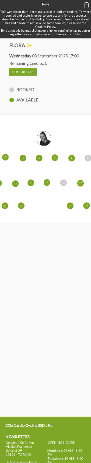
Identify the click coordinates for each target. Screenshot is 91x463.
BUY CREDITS (23, 72)
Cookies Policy (34, 19)
